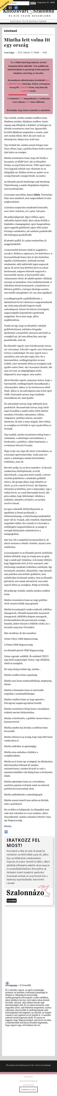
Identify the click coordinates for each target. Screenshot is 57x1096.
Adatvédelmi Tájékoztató (28, 1081)
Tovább (11, 900)
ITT (21, 98)
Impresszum (28, 1076)
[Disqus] (28, 943)
